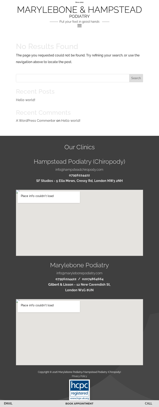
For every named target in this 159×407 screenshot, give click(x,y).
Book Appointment (79, 403)
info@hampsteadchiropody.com (79, 170)
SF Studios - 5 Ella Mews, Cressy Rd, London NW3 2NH (79, 181)
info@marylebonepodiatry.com (79, 273)
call (148, 403)
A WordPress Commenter (35, 121)
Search (136, 78)
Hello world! (25, 100)
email (8, 403)
